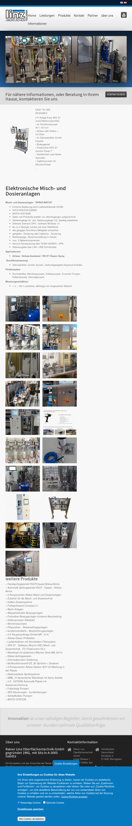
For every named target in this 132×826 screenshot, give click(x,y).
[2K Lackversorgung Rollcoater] (59, 393)
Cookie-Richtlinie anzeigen (74, 796)
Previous (8, 58)
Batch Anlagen (15, 609)
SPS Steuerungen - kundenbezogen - (28, 692)
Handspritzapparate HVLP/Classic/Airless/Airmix (34, 584)
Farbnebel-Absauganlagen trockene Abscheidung (35, 616)
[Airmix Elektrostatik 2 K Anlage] (23, 365)
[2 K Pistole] (59, 421)
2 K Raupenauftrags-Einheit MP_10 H (28, 634)
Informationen (37, 23)
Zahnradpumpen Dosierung (23, 659)
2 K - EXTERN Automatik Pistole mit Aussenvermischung (26, 683)
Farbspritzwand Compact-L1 (23, 605)
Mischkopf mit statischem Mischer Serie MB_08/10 (35, 652)
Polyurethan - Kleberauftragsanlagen (28, 627)
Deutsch (125, 3)
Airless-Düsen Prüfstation (21, 638)
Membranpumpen (17, 623)
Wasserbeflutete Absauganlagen (25, 612)
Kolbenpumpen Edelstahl (21, 620)
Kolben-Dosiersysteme (20, 602)
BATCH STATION (17, 699)
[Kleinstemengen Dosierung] (59, 450)
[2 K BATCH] (23, 450)
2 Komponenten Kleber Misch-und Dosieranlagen (34, 594)
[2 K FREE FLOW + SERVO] (59, 506)
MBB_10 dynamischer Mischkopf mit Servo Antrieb (35, 677)
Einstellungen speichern (30, 809)
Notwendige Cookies (30, 802)
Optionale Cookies (55, 802)
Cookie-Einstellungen (66, 763)
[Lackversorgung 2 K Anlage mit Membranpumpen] (23, 393)
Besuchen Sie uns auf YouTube (124, 15)
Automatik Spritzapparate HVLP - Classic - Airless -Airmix (34, 589)
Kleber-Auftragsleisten (19, 656)
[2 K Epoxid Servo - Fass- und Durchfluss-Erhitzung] (23, 535)
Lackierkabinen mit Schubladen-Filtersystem (32, 641)
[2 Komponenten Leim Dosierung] (23, 478)
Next (124, 58)
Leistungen (47, 15)
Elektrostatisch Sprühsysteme (24, 674)
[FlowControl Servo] (59, 535)
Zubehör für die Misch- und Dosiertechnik (30, 598)
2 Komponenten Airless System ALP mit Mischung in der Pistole (35, 668)
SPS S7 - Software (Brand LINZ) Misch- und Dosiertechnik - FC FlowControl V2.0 (30, 647)
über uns (107, 15)
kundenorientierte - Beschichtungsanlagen (30, 631)
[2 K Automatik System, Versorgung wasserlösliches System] (23, 563)
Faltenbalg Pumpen (18, 688)
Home (32, 15)
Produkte (64, 15)
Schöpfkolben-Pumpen (20, 695)
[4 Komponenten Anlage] (23, 308)
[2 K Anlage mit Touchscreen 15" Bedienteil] (59, 308)
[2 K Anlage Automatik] (59, 336)
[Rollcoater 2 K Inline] (23, 421)
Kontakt (79, 15)
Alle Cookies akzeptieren (31, 819)
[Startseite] (15, 15)
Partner (93, 15)
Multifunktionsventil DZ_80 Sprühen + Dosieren (33, 663)
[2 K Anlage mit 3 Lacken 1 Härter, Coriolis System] (23, 336)
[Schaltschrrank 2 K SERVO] (23, 506)
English (121, 3)
